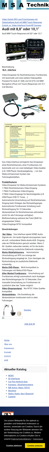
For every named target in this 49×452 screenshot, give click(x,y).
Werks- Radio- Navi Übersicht (21, 394)
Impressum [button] (38, 439)
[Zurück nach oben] (44, 447)
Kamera (27, 310)
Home (6, 340)
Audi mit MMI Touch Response (28, 22)
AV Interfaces (14, 378)
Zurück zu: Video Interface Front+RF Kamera (21, 25)
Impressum (9, 348)
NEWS (11, 375)
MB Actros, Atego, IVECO (19, 388)
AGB (6, 360)
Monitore (12, 391)
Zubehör (12, 397)
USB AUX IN (29, 324)
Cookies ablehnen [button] (14, 445)
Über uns (8, 344)
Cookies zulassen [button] (35, 445)
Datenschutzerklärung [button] (21, 439)
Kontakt (7, 352)
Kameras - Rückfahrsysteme (20, 385)
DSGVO (7, 356)
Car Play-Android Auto (18, 381)
